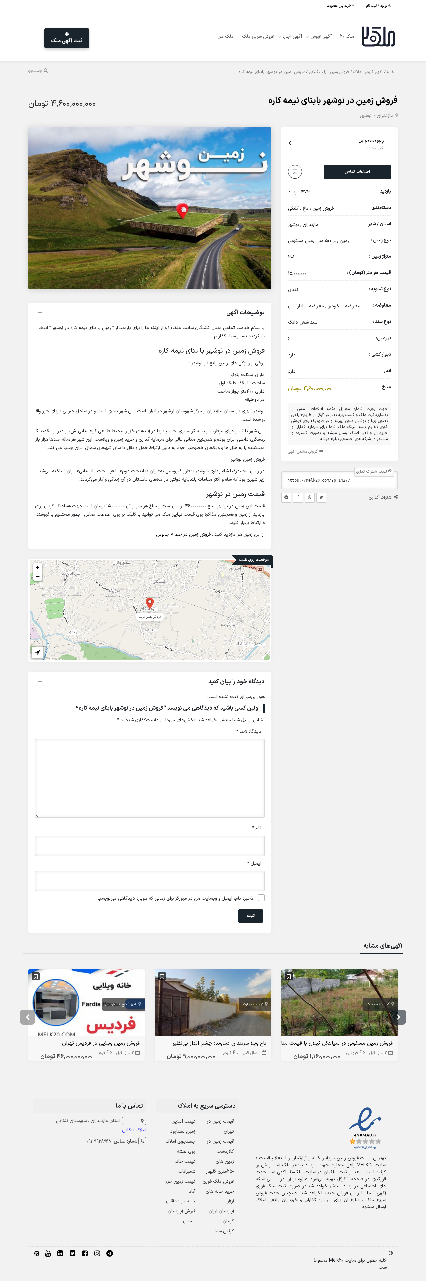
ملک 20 (347, 36)
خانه (390, 72)
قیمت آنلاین (183, 1121)
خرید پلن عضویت (339, 6)
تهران (259, 1004)
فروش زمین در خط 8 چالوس (183, 534)
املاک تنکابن (134, 1130)
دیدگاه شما (248, 731)
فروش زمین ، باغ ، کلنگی (329, 72)
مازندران (385, 116)
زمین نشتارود (182, 1131)
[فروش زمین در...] (150, 603)
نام (256, 828)
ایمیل (254, 863)
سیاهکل (372, 1004)
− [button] (38, 576)
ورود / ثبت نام (377, 6)
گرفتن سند (224, 1231)
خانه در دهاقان (180, 1201)
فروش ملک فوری (218, 1181)
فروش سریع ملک (258, 36)
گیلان (386, 1004)
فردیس (110, 1004)
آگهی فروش (321, 36)
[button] (149, 313)
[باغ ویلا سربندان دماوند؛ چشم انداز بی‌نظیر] (213, 1003)
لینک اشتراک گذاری (372, 472)
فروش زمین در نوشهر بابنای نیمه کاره (333, 100)
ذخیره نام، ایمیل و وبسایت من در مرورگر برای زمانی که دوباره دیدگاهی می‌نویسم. (175, 898)
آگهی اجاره (292, 36)
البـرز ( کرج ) (128, 1004)
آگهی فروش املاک (368, 72)
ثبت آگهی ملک (66, 41)
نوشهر (365, 116)
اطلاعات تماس (357, 172)
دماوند (247, 1004)
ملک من (225, 36)
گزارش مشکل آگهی (303, 452)
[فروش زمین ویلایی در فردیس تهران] (86, 1003)
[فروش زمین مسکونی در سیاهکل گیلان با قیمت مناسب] (339, 1003)
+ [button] (37, 567)
